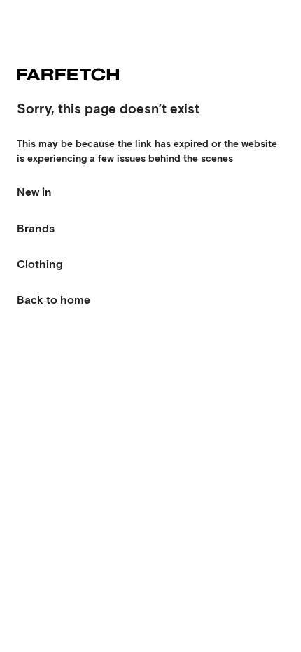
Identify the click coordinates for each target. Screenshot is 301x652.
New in (34, 192)
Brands (36, 228)
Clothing (40, 264)
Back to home (53, 299)
